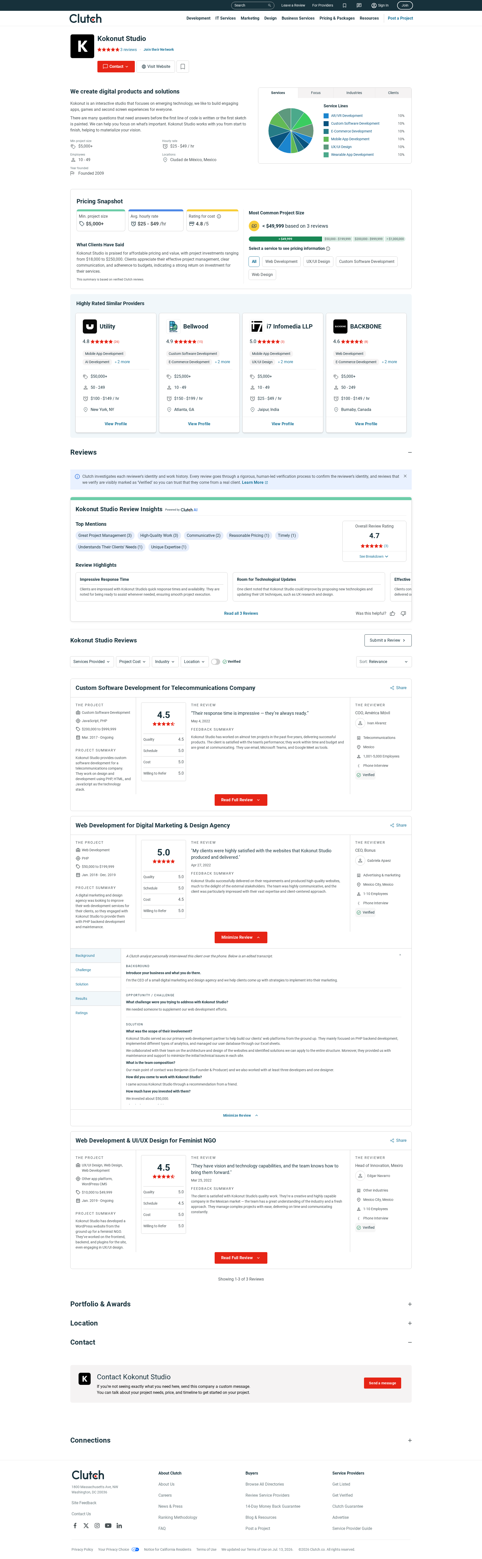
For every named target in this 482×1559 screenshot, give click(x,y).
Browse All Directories (265, 1484)
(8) (366, 342)
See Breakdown (371, 556)
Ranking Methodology (177, 1517)
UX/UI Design (341, 147)
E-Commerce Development (351, 131)
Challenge (83, 970)
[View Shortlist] (344, 5)
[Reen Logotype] (90, 326)
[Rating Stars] (101, 341)
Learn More (253, 482)
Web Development (281, 261)
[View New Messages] (359, 5)
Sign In (383, 5)
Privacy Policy (82, 1549)
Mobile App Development (350, 139)
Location (192, 661)
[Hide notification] (405, 476)
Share (401, 687)
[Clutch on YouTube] (108, 1525)
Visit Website (158, 66)
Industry (162, 661)
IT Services (225, 18)
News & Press (170, 1506)
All (254, 261)
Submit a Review (385, 640)
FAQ (162, 1528)
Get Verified (342, 1495)
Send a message (382, 1383)
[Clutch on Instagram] (97, 1525)
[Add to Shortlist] (183, 66)
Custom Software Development (355, 123)
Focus (316, 93)
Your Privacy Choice (113, 1549)
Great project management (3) (105, 535)
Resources (369, 18)
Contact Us (81, 1513)
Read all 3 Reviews (241, 613)
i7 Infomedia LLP (290, 326)
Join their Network (159, 50)
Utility (107, 326)
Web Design (262, 274)
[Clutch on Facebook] (75, 1525)
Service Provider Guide (352, 1528)
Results (81, 999)
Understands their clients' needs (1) (110, 547)
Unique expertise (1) (169, 547)
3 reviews (128, 49)
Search (239, 5)
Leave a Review (293, 5)
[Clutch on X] (86, 1525)
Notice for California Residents (167, 1549)
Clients (393, 93)
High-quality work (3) (159, 535)
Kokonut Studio (121, 38)
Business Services (298, 18)
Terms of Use (206, 1549)
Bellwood (195, 326)
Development (198, 18)
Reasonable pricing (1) (249, 535)
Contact (116, 66)
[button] (92, 661)
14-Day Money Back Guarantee (273, 1506)
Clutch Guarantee (347, 1506)
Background (85, 956)
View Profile (116, 423)
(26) (116, 342)
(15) (200, 342)
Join (405, 5)
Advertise (340, 1517)
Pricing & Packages (337, 18)
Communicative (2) (204, 535)
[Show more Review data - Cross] (400, 955)
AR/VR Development (347, 116)
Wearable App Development (352, 155)
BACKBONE (366, 326)
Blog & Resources (261, 1517)
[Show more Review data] (241, 800)
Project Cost (130, 661)
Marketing (250, 18)
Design (270, 18)
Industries (354, 93)
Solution (82, 984)
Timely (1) (287, 535)
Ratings (82, 1013)
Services (278, 93)
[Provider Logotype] (82, 46)
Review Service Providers (267, 1495)
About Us (166, 1484)
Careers (165, 1495)
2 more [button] (123, 361)
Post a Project (400, 18)
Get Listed (341, 1484)
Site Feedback (84, 1502)
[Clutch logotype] (85, 18)
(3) (282, 342)
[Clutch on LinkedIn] (119, 1525)
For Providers (322, 5)
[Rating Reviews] (108, 49)
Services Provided (89, 661)
